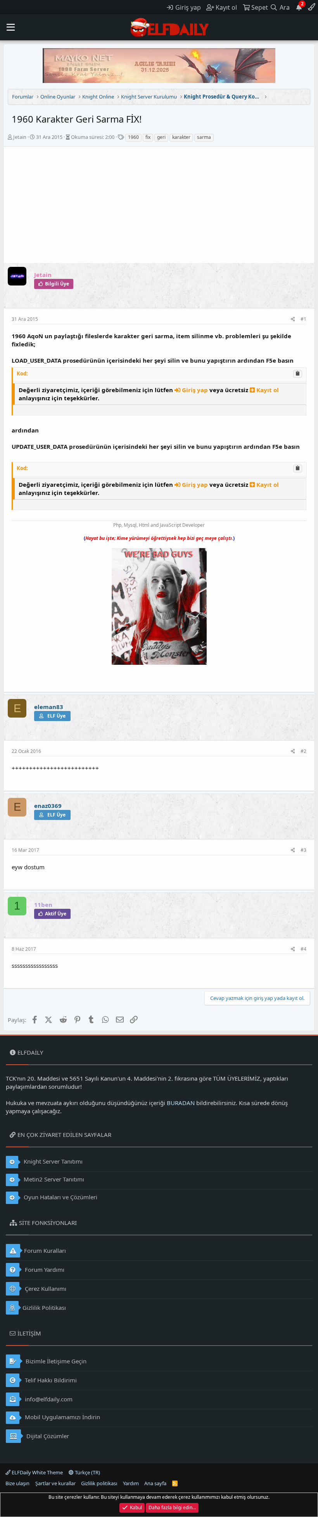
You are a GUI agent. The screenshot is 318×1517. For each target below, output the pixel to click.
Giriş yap (194, 390)
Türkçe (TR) (87, 1472)
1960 (133, 137)
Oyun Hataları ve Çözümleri (59, 1197)
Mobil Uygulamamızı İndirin (61, 1417)
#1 (303, 319)
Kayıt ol (267, 390)
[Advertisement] (159, 204)
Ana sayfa (155, 1483)
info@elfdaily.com (48, 1399)
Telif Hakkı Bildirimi (50, 1380)
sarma (204, 137)
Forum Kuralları (45, 1250)
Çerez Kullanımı (44, 1288)
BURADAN (181, 1103)
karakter (181, 137)
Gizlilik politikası (99, 1483)
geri (161, 137)
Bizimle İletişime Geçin (55, 1361)
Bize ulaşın (17, 1483)
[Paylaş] (293, 319)
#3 (303, 850)
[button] (11, 27)
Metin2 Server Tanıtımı (53, 1179)
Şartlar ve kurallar (55, 1483)
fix (147, 137)
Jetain (19, 136)
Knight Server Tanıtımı (52, 1161)
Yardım (131, 1483)
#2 (303, 751)
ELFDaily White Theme (36, 1472)
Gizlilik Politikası (44, 1307)
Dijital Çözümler (47, 1436)
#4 (303, 949)
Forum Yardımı (43, 1269)
